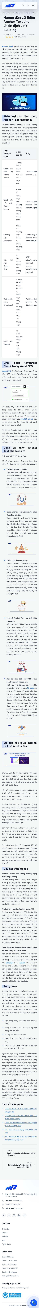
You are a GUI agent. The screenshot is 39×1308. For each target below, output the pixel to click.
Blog (3, 1240)
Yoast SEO (6, 371)
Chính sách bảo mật (9, 1261)
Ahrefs (22, 963)
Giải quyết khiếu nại (9, 1264)
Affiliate (5, 1236)
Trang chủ (6, 13)
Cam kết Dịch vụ (8, 1257)
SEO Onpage (17, 13)
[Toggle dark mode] (28, 5)
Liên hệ (4, 1233)
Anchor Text (7, 46)
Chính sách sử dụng (9, 1272)
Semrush (10, 963)
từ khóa (30, 688)
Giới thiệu (5, 1229)
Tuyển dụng (6, 1244)
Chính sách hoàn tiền (10, 1268)
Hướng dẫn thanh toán (10, 1276)
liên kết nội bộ (27, 419)
